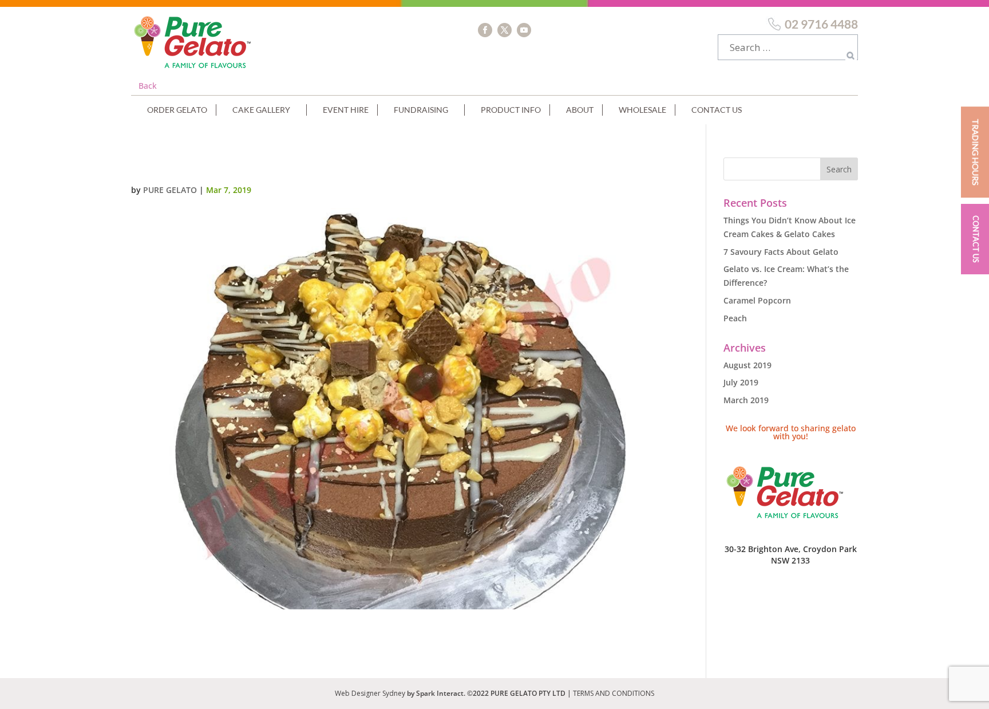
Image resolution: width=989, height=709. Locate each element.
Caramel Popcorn (757, 300)
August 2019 (747, 365)
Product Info (511, 110)
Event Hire (346, 110)
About (580, 110)
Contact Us (716, 110)
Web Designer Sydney (371, 693)
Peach (735, 318)
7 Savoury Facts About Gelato (780, 251)
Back (148, 85)
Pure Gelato (170, 189)
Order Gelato (177, 110)
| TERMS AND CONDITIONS (610, 693)
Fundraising (421, 110)
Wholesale (642, 110)
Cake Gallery (261, 110)
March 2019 (746, 400)
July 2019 (740, 382)
